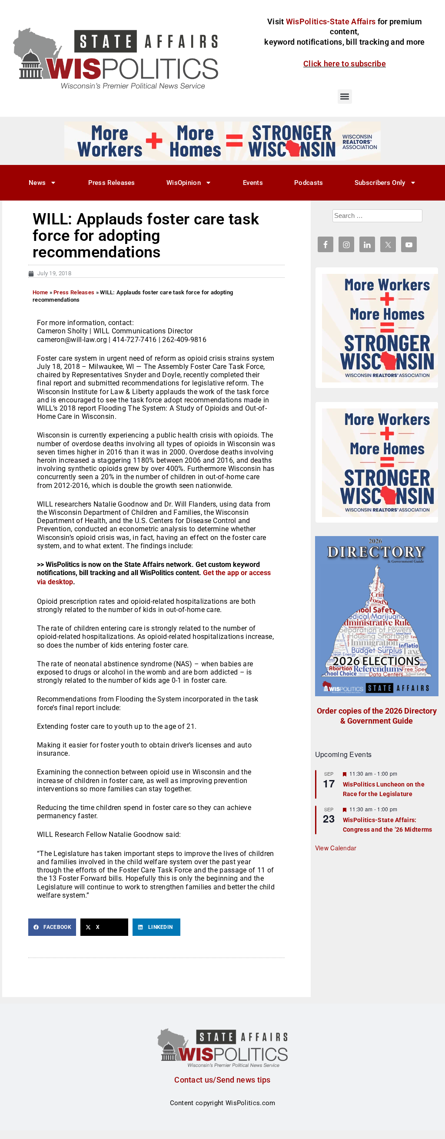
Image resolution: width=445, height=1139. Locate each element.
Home (40, 292)
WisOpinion (183, 183)
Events (253, 183)
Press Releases (111, 183)
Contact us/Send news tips (222, 1079)
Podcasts (308, 183)
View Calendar (336, 847)
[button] (345, 96)
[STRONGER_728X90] (222, 141)
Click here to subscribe (344, 63)
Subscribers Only (380, 183)
